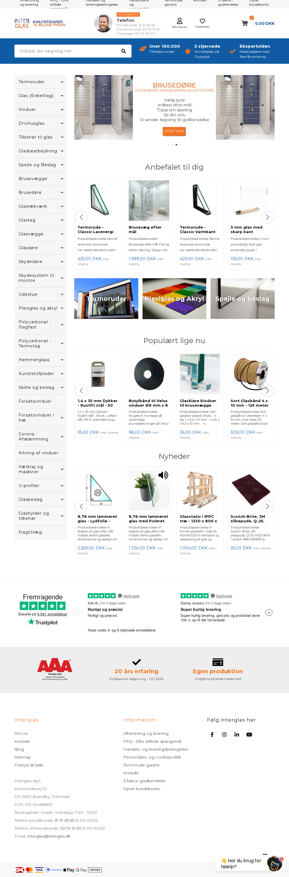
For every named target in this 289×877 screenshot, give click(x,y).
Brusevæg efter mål (145, 229)
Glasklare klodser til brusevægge (198, 402)
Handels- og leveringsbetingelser (156, 749)
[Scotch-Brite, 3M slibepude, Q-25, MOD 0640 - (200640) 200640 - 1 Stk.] (251, 491)
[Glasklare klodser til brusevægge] (200, 375)
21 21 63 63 (65, 820)
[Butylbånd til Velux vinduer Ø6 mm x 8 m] (149, 375)
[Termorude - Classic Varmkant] (200, 201)
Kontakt (22, 741)
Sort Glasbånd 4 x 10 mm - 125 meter (249, 402)
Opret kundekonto (141, 788)
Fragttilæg (30, 532)
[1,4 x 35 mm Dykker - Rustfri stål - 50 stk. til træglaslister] (98, 375)
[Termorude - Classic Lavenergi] (98, 201)
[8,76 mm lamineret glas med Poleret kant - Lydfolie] (149, 491)
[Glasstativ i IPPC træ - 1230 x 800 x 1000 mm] (200, 491)
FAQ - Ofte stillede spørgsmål (152, 741)
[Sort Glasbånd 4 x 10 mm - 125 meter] (251, 375)
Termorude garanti (141, 765)
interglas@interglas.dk (49, 836)
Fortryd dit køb (28, 765)
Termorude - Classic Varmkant (198, 229)
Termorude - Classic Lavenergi (95, 229)
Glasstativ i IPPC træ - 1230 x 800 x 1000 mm (198, 521)
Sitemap (22, 757)
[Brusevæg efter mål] (149, 201)
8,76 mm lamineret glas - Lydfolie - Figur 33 (97, 521)
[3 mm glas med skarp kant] (251, 201)
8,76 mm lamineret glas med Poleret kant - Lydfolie (148, 521)
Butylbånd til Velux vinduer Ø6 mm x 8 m (148, 405)
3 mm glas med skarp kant (246, 229)
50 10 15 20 (70, 828)
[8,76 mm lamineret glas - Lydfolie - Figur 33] (98, 491)
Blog (19, 749)
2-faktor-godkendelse (144, 780)
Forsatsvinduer (35, 401)
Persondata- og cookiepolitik (152, 757)
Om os (21, 733)
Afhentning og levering (145, 733)
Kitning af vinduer (38, 452)
